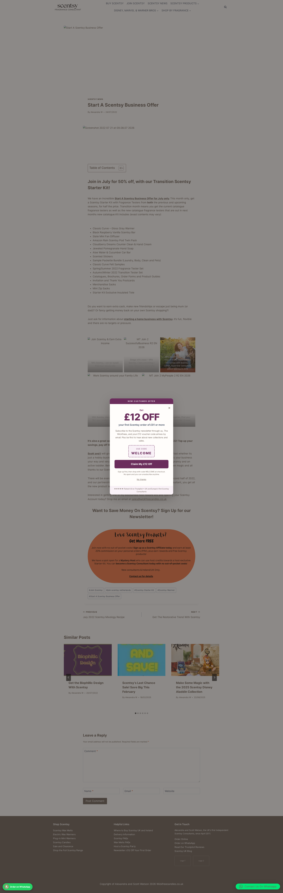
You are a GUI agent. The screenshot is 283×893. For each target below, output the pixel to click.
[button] (258, 886)
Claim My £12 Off (141, 464)
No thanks (141, 479)
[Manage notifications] (6, 886)
